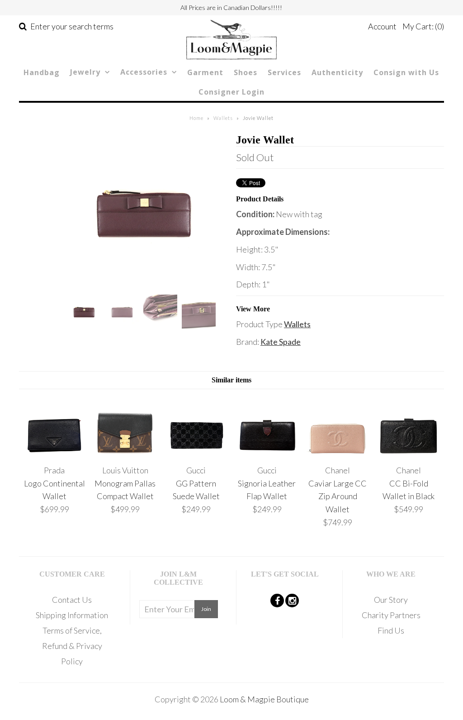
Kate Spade (280, 342)
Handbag (42, 72)
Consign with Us (406, 72)
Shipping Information (72, 615)
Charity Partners (391, 615)
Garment (205, 72)
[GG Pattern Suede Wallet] (196, 453)
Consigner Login (231, 92)
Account (382, 26)
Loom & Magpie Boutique (264, 699)
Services (284, 72)
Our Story (391, 600)
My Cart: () (423, 26)
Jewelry (85, 72)
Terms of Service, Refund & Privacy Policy (72, 645)
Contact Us (72, 600)
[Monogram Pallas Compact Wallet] (125, 453)
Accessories (143, 72)
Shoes (245, 72)
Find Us (391, 630)
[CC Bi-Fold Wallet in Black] (408, 453)
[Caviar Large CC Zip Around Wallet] (338, 453)
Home (196, 118)
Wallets (223, 118)
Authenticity (337, 72)
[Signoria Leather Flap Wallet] (267, 453)
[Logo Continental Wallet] (54, 453)
